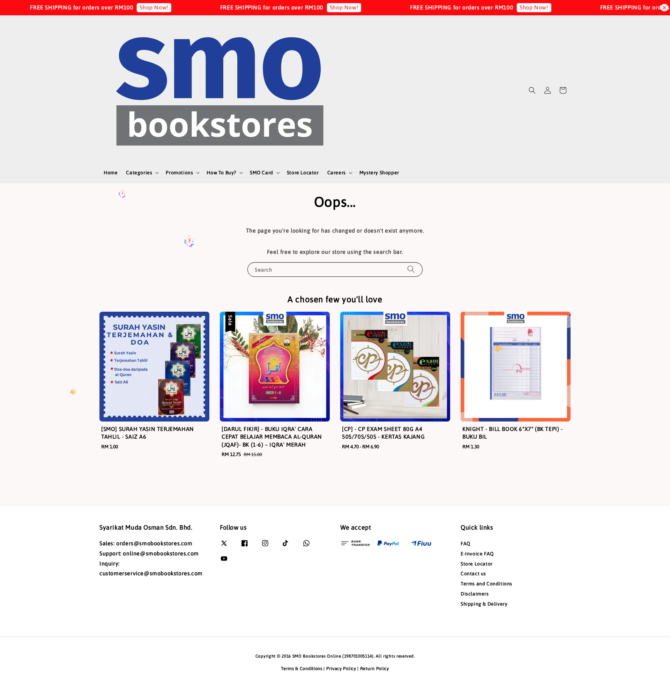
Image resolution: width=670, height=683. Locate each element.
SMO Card (261, 172)
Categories (139, 172)
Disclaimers (475, 594)
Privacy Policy (341, 668)
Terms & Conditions (301, 668)
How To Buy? (221, 172)
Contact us (473, 573)
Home (111, 172)
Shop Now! (131, 7)
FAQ (465, 543)
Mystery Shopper (379, 172)
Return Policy (374, 668)
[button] (532, 90)
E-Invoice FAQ (477, 553)
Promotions (179, 172)
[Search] (411, 269)
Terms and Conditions (486, 583)
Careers (336, 172)
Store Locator (303, 172)
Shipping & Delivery (484, 604)
